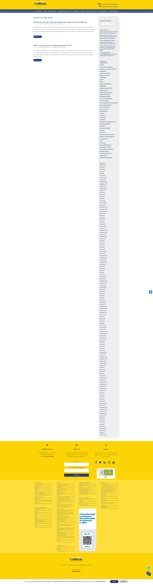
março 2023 (102, 249)
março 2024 (102, 224)
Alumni (58, 541)
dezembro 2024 (103, 207)
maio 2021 (102, 295)
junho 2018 (102, 369)
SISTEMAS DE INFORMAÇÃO (106, 157)
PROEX (36, 513)
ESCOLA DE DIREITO (104, 101)
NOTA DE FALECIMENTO (105, 128)
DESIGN (101, 79)
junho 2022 (102, 268)
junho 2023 (102, 243)
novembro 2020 (103, 308)
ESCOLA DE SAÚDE (104, 109)
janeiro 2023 (103, 253)
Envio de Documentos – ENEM (64, 505)
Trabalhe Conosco (83, 504)
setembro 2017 (103, 388)
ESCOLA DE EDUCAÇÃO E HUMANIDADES (109, 103)
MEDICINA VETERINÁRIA (105, 124)
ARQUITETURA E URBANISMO (106, 67)
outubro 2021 (103, 285)
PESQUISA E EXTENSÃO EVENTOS (107, 136)
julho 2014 (102, 432)
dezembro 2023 (103, 230)
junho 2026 (102, 169)
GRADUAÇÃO (103, 117)
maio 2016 (102, 422)
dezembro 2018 (103, 357)
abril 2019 (102, 348)
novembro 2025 (103, 184)
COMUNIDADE (103, 77)
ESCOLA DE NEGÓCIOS (105, 107)
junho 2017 (102, 395)
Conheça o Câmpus (39, 484)
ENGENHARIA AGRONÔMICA (106, 88)
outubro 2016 (103, 411)
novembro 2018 (103, 359)
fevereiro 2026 (103, 177)
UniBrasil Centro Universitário (57, 24)
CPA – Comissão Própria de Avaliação (107, 504)
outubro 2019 (103, 335)
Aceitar (114, 581)
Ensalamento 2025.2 (61, 535)
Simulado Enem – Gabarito (63, 499)
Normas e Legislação (39, 493)
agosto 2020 (103, 314)
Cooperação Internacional (107, 486)
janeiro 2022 (103, 279)
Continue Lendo (37, 36)
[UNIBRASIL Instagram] (110, 462)
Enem (58, 531)
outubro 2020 (103, 310)
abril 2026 (102, 173)
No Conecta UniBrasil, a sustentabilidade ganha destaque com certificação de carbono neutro (108, 54)
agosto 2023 (103, 238)
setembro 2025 (103, 188)
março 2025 (102, 201)
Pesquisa (37, 511)
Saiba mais (102, 581)
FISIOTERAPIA (103, 115)
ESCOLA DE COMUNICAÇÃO (106, 98)
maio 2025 (102, 196)
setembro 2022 (103, 262)
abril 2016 (102, 424)
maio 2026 (102, 171)
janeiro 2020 (103, 329)
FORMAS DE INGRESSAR (84, 482)
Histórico (37, 489)
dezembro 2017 (103, 382)
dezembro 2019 (103, 331)
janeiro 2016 (103, 430)
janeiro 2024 (103, 228)
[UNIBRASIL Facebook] (97, 462)
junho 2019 (102, 344)
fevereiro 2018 (103, 378)
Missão (36, 491)
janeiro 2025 (103, 205)
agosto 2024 (103, 213)
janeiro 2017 (103, 405)
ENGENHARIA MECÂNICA (105, 96)
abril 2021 (102, 298)
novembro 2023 (103, 232)
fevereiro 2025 (103, 203)
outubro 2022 (103, 260)
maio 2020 (102, 321)
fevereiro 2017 (103, 403)
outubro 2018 (103, 361)
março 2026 (102, 175)
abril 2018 (102, 373)
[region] (106, 473)
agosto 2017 (103, 390)
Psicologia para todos (62, 533)
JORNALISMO (103, 119)
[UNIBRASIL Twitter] (101, 462)
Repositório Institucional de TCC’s (65, 529)
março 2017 (102, 401)
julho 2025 (102, 192)
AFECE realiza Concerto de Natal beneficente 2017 (52, 45)
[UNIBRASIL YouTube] (114, 462)
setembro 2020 (103, 312)
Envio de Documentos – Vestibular (65, 513)
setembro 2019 (103, 338)
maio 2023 (102, 245)
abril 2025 (102, 198)
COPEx (101, 141)
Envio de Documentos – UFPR (64, 511)
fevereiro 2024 (103, 226)
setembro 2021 (103, 287)
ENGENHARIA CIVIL (104, 90)
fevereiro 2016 (103, 428)
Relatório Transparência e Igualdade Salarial (43, 501)
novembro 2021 (103, 283)
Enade (102, 497)
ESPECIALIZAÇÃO (103, 111)
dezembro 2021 (103, 281)
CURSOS (45, 11)
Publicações (37, 509)
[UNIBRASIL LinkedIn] (106, 462)
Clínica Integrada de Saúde (107, 491)
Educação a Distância (62, 484)
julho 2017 (102, 392)
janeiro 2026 (103, 179)
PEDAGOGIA (102, 132)
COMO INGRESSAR (52, 11)
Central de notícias (39, 520)
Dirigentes (37, 499)
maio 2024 (102, 219)
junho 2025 (102, 194)
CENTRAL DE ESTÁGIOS (105, 73)
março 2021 (102, 300)
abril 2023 (102, 247)
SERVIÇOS (82, 11)
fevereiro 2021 (103, 302)
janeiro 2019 (103, 354)
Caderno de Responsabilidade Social (64, 526)
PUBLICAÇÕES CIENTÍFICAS (105, 145)
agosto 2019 (103, 340)
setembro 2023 (103, 236)
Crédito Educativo (83, 493)
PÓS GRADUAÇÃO (104, 138)
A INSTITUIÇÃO (38, 482)
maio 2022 (102, 270)
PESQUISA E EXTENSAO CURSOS (107, 134)
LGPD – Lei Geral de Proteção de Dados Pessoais (42, 496)
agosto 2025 (103, 190)
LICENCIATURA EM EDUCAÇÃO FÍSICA (108, 122)
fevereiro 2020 (103, 327)
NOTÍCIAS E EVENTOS (90, 11)
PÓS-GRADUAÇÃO (61, 489)
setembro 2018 (103, 363)
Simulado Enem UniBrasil (63, 497)
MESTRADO (102, 126)
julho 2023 (102, 241)
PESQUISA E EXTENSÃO (40, 507)
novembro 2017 (103, 384)
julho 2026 (102, 167)
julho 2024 (102, 215)
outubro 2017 (103, 386)
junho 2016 (102, 420)
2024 (36, 524)
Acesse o (109, 4)
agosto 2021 (103, 289)
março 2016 (102, 426)
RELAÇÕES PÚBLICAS (104, 151)
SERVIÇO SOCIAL (103, 155)
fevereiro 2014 (103, 435)
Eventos (59, 550)
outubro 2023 (103, 234)
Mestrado (59, 491)
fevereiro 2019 (103, 352)
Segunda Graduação (84, 491)
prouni (58, 495)
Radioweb (103, 493)
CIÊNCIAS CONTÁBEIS (104, 75)
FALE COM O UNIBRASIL (102, 11)
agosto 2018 (103, 365)
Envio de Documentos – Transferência (62, 508)
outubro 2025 (103, 186)
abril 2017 (102, 399)
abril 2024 (102, 222)
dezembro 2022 (103, 255)
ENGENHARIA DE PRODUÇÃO (106, 92)
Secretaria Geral (105, 484)
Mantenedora (38, 486)
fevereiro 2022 (103, 276)
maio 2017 (102, 397)
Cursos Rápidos (60, 493)
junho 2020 (102, 319)
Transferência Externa (84, 489)
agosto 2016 (103, 416)
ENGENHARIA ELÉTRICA (105, 94)
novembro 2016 (103, 409)
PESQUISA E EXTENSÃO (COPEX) (64, 11)
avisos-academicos (61, 519)
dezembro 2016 (103, 407)
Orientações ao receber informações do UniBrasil (63, 515)
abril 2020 (102, 323)
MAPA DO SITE (104, 507)
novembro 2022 (103, 257)
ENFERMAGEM (103, 86)
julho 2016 (102, 418)
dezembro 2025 (103, 182)
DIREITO (102, 82)
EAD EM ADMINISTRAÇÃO (105, 84)
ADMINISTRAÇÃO (104, 63)
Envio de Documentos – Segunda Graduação (65, 502)
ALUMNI (101, 65)
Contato (81, 500)
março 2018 (102, 375)
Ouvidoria (81, 502)
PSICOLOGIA (102, 143)
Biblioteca (103, 499)
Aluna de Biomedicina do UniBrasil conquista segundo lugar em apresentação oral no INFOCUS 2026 (108, 42)
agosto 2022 (103, 264)
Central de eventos (39, 522)
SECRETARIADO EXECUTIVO (106, 153)
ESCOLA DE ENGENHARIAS (105, 105)
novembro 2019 (103, 333)
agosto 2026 (103, 165)
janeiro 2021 (103, 304)
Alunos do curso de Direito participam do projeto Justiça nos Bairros (60, 22)
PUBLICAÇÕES (76, 11)
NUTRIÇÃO (102, 130)
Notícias (59, 548)
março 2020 (102, 325)
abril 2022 (102, 272)
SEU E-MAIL (76, 462)
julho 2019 (102, 342)
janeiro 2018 (103, 380)
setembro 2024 (103, 211)
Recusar (124, 581)
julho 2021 (102, 291)
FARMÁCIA (102, 113)
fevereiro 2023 (103, 251)
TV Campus (103, 495)
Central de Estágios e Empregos (108, 489)
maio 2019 (102, 346)
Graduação (59, 486)
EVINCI (36, 516)
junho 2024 (102, 217)
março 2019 (102, 350)
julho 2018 (102, 367)
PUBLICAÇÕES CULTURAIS (105, 147)
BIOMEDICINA (103, 71)
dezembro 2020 (103, 306)
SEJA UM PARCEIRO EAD (113, 11)
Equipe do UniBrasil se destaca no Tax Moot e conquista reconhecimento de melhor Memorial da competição (108, 37)
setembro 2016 (103, 413)
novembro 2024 (103, 209)
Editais (36, 518)
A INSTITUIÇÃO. (38, 11)
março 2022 (102, 274)
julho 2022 (102, 266)
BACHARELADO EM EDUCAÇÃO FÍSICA (108, 69)
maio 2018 (102, 371)
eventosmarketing (61, 521)
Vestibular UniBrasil (83, 484)
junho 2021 (102, 293)
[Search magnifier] (117, 24)
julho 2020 (102, 316)
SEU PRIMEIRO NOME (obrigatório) (77, 467)
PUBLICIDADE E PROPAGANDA (106, 149)
